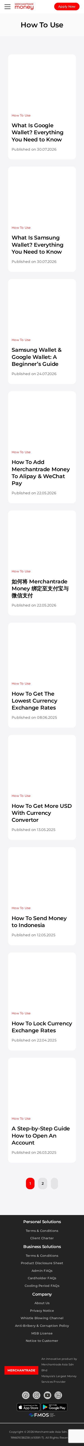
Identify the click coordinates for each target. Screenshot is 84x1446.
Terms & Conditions (42, 1231)
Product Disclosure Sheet (42, 1263)
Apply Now (66, 6)
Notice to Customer (42, 1341)
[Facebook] (26, 1395)
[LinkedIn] (58, 1395)
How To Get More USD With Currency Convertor (42, 813)
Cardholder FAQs (42, 1278)
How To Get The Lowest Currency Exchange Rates (34, 700)
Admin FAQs (42, 1271)
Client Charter (42, 1238)
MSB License (42, 1333)
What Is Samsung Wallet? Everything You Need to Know (38, 244)
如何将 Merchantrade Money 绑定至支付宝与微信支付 (40, 588)
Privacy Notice (42, 1311)
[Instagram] (36, 1395)
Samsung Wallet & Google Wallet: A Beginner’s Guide (37, 357)
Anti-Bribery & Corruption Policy (42, 1326)
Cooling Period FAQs (42, 1286)
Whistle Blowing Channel (42, 1318)
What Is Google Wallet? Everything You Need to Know (38, 132)
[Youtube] (47, 1395)
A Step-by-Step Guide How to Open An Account (41, 1135)
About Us (42, 1303)
